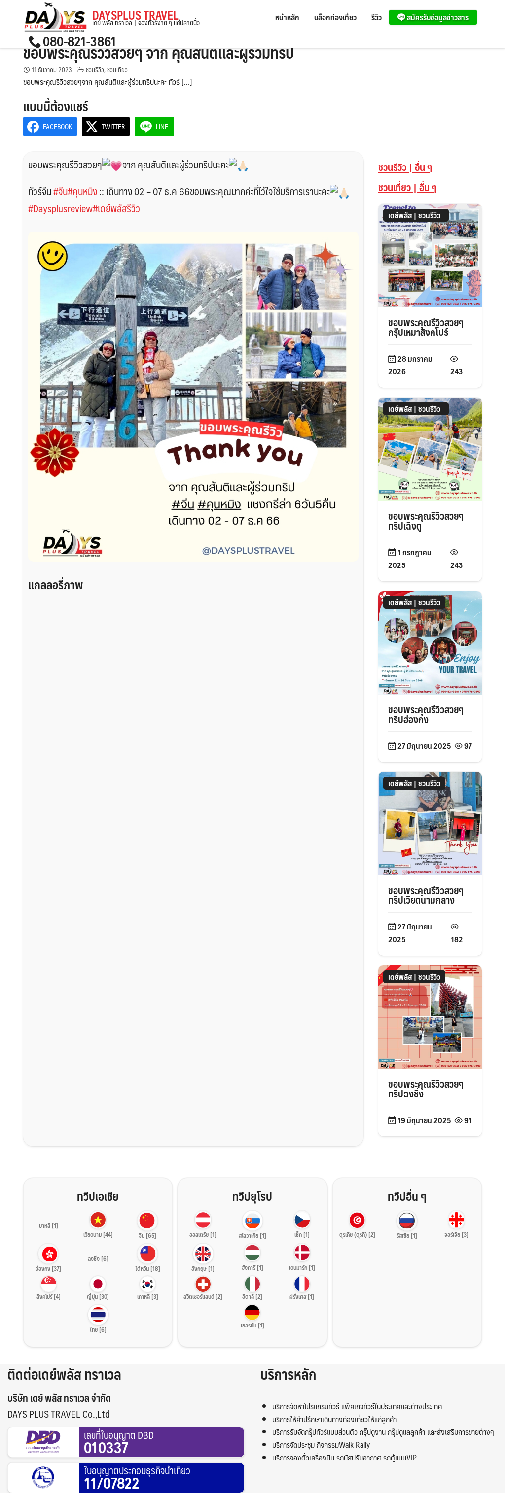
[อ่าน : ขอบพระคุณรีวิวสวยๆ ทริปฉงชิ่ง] (430, 1016)
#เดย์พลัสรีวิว (116, 208)
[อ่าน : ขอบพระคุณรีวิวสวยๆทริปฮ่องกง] (430, 641)
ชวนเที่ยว (117, 70)
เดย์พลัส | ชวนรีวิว (414, 215)
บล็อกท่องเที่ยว (335, 17)
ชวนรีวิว (95, 70)
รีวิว (376, 17)
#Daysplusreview (60, 208)
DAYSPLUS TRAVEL (146, 17)
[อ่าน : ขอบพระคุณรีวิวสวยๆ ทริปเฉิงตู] (430, 448)
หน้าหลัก (287, 17)
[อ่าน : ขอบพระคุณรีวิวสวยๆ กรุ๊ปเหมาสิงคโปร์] (430, 254)
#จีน (60, 191)
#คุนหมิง (82, 191)
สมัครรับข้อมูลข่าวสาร (437, 17)
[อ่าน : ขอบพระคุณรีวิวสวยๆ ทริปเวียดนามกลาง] (430, 822)
